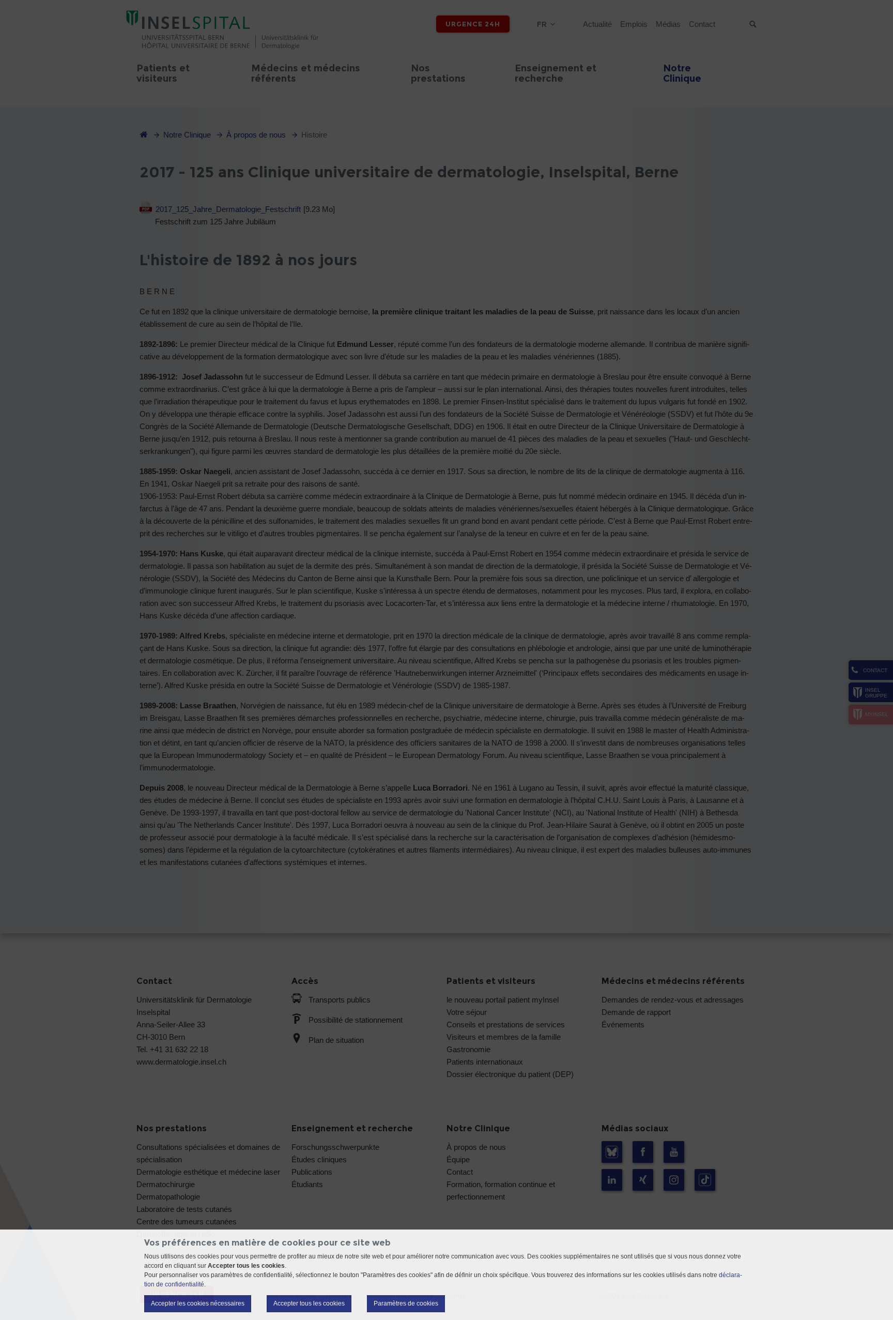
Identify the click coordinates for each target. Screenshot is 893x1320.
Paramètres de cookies (406, 1303)
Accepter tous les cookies (309, 1303)
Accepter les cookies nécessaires (197, 1303)
